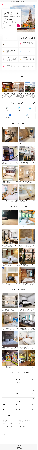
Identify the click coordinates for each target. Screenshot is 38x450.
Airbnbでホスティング (31, 3)
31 (6, 38)
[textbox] (7, 22)
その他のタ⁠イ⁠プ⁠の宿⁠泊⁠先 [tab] (5, 417)
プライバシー (17, 448)
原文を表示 (24, 1)
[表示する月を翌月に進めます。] (15, 25)
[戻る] (17, 80)
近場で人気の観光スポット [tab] (14, 417)
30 (4, 38)
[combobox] (11, 19)
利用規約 (21, 448)
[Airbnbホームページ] (4, 3)
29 (15, 36)
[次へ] (20, 80)
